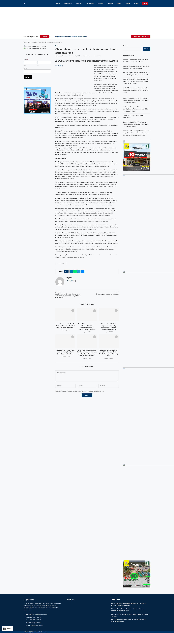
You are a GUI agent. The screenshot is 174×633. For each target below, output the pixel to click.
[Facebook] (121, 36)
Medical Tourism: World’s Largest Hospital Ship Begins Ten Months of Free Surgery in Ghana (135, 90)
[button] (51, 36)
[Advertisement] (87, 21)
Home (58, 3)
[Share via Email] (82, 271)
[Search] (149, 3)
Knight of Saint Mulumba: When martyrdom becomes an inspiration (72, 36)
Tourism (127, 3)
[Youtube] (129, 36)
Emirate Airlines (61, 263)
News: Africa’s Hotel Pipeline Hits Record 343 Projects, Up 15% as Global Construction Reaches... (65, 325)
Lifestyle (110, 3)
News (119, 3)
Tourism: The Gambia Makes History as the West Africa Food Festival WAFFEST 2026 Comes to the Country (136, 81)
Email (25, 68)
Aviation (78, 3)
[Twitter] (123, 36)
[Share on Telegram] (78, 271)
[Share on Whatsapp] (75, 271)
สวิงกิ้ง (125, 115)
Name (26, 59)
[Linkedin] (127, 36)
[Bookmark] (72, 310)
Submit (27, 77)
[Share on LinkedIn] (71, 271)
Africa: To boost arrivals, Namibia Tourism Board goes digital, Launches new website (135, 100)
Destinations (90, 3)
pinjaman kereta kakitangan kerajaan (133, 131)
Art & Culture (68, 3)
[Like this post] (66, 271)
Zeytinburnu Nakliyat (129, 107)
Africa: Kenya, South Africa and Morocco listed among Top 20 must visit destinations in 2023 (136, 133)
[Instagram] (125, 36)
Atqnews (64, 56)
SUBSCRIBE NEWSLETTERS (141, 36)
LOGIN (145, 3)
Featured (100, 3)
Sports (136, 3)
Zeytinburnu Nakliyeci (129, 98)
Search (125, 46)
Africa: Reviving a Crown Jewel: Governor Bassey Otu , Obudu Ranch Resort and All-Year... (65, 352)
